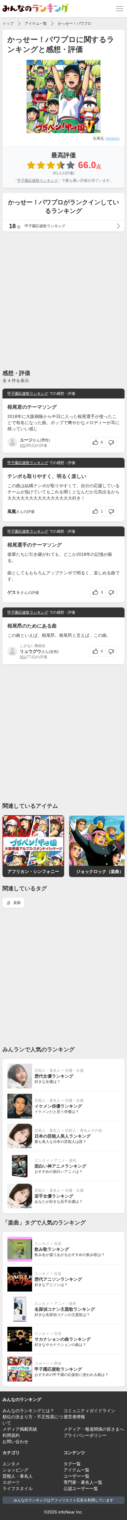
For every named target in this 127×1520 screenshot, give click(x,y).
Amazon (113, 138)
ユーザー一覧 (76, 1476)
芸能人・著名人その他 (83, 1130)
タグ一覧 (72, 1463)
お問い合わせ (15, 1441)
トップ (8, 23)
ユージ (26, 439)
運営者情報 (74, 1416)
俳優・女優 (74, 1070)
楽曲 (16, 903)
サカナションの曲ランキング (63, 1339)
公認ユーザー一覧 (80, 1488)
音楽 (57, 1243)
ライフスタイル (17, 1488)
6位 (23, 657)
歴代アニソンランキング (58, 1279)
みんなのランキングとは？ (28, 1410)
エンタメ (42, 1160)
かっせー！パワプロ (74, 23)
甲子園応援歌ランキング (37, 180)
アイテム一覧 (36, 23)
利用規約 (11, 1435)
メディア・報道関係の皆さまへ (93, 1429)
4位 (23, 445)
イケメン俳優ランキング (58, 1106)
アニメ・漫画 (65, 1160)
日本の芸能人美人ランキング (63, 1136)
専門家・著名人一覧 (82, 1482)
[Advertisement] (63, 300)
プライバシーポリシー (85, 1435)
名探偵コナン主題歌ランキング (65, 1309)
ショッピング (15, 1469)
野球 (57, 1363)
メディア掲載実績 (19, 1429)
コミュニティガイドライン (89, 1410)
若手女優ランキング (54, 1196)
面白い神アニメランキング (60, 1166)
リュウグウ (30, 651)
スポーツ (42, 1363)
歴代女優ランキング (54, 1076)
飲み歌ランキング (52, 1249)
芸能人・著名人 (47, 1070)
